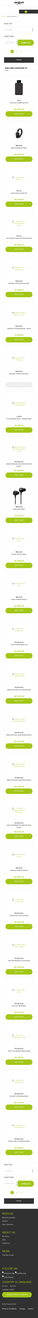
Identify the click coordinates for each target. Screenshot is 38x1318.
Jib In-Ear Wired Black (19, 1006)
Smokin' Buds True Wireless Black (19, 1141)
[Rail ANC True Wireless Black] (19, 1081)
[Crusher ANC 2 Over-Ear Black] (19, 901)
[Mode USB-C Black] (19, 494)
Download (25, 43)
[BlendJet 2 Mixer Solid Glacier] (19, 359)
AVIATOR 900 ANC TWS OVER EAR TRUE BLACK (19, 465)
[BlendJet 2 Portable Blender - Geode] (19, 314)
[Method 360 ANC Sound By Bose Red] (19, 675)
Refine (19, 60)
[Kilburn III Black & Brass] (19, 585)
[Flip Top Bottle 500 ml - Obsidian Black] (19, 404)
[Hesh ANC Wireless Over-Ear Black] (19, 946)
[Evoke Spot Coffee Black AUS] (19, 88)
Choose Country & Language (17, 1295)
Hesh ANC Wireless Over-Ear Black (19, 960)
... (25, 51)
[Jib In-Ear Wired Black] (19, 991)
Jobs (4, 1240)
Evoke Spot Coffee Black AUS (19, 103)
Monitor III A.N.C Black (19, 554)
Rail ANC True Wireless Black (19, 1096)
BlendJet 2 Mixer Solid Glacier (19, 374)
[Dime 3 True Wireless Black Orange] (19, 1036)
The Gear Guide (8, 1255)
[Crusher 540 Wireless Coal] (19, 630)
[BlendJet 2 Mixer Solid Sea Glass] (19, 269)
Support (5, 1221)
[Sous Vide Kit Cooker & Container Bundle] (19, 223)
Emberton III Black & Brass (19, 870)
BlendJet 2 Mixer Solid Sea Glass (19, 283)
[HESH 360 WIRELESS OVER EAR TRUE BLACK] (19, 810)
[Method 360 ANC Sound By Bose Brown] (19, 720)
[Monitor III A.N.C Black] (19, 540)
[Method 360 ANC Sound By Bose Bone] (19, 765)
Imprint (30, 1309)
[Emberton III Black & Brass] (19, 856)
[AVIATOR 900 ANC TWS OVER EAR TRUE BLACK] (19, 449)
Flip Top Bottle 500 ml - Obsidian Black (19, 419)
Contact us (6, 1243)
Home (3, 16)
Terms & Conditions (9, 1309)
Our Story (5, 1236)
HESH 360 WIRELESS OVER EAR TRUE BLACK (19, 826)
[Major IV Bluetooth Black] (19, 133)
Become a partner (9, 1218)
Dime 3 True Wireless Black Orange (19, 1051)
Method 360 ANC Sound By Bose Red (19, 690)
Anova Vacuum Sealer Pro (19, 193)
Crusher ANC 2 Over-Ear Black (19, 915)
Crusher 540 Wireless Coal (19, 644)
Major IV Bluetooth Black (19, 148)
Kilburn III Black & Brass (19, 599)
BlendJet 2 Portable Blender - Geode (19, 328)
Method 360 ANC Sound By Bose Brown (19, 735)
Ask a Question (7, 1224)
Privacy (22, 1309)
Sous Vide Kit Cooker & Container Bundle (19, 238)
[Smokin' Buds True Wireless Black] (19, 1127)
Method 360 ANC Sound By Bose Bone (19, 780)
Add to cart (19, 114)
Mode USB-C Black (19, 509)
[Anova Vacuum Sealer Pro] (19, 178)
